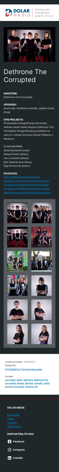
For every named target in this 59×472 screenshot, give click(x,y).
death (19, 380)
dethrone (28, 380)
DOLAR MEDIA (16, 407)
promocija (18, 386)
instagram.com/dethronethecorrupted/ (26, 184)
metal (46, 383)
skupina (29, 386)
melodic (38, 383)
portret (8, 386)
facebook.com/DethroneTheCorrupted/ (26, 180)
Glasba (20, 383)
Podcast (12, 422)
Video (10, 418)
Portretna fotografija (31, 369)
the (36, 386)
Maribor (29, 383)
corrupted (10, 380)
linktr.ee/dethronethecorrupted (22, 176)
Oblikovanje (14, 426)
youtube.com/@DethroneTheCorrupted (27, 188)
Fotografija (13, 414)
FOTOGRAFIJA (12, 369)
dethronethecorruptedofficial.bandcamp (27, 192)
